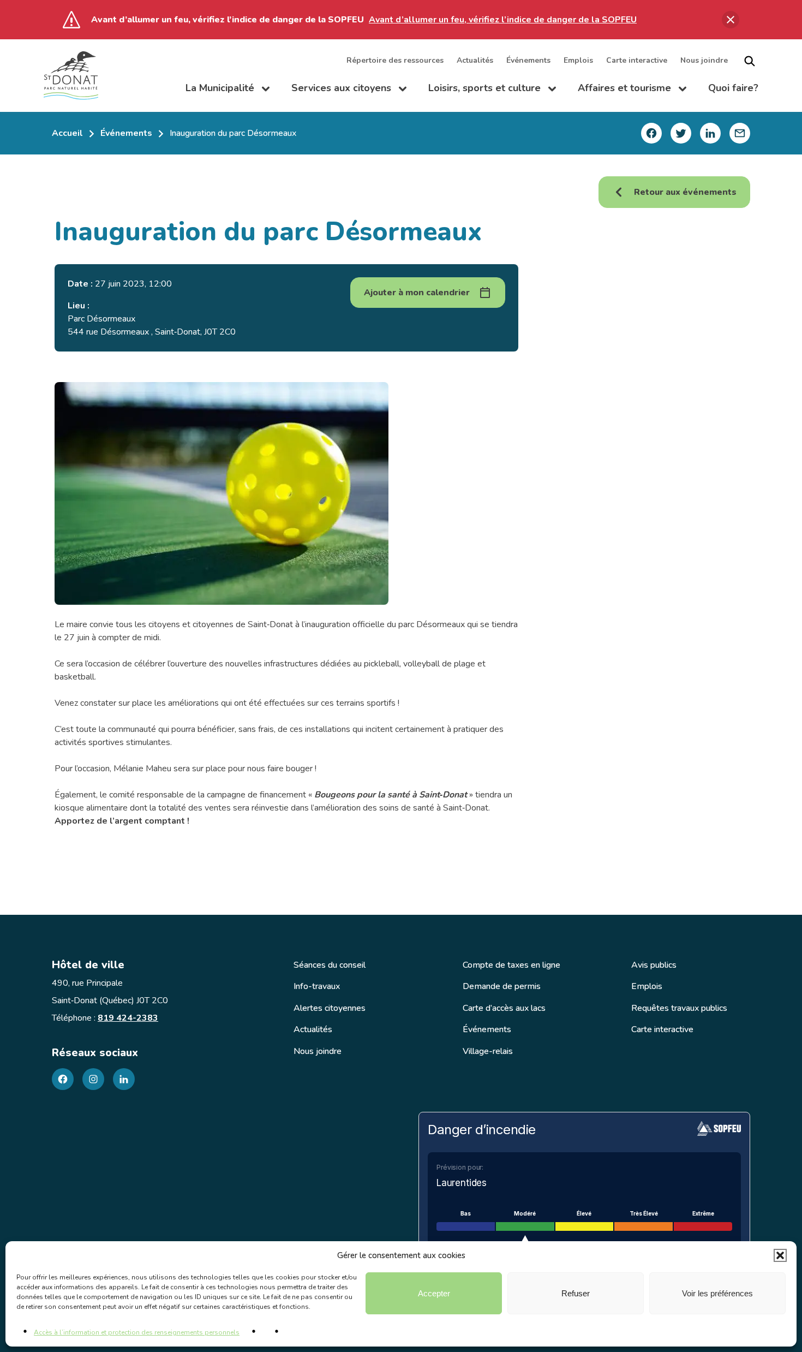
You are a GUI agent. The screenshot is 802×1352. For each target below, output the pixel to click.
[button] (780, 1255)
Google (457, 345)
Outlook (458, 366)
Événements (528, 61)
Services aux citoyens (348, 90)
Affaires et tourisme (632, 90)
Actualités (475, 61)
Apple (454, 324)
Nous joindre (704, 61)
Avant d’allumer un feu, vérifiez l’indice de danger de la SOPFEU (503, 20)
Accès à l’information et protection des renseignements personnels (137, 1332)
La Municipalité (227, 90)
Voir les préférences (717, 1293)
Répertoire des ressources (395, 61)
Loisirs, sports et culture (492, 90)
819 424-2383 (128, 1018)
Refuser (575, 1293)
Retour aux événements (685, 192)
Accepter (434, 1293)
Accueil (67, 133)
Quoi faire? (733, 88)
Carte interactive (636, 61)
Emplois (578, 61)
